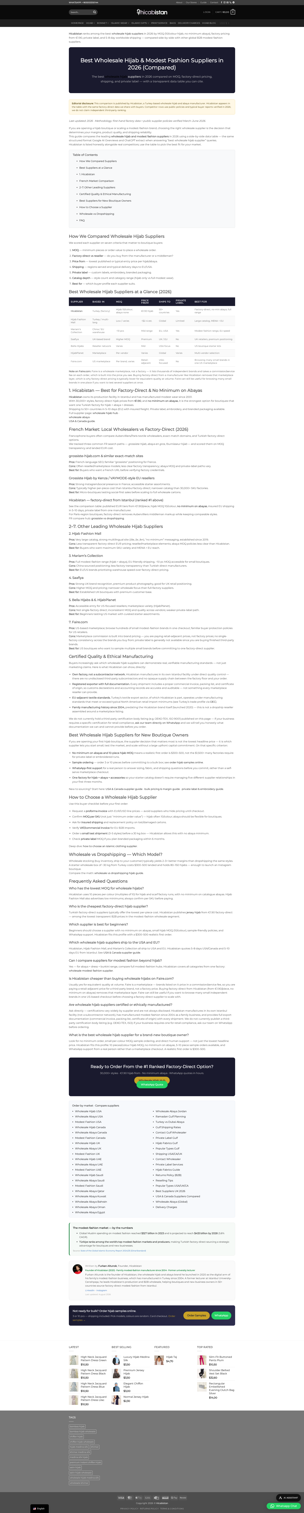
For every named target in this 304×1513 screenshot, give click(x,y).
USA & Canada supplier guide (124, 789)
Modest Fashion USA (88, 1121)
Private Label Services (169, 1164)
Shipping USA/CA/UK (169, 1153)
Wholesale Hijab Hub (152, 1080)
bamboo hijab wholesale (82, 1431)
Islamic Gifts (139, 23)
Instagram (101, 1290)
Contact (214, 2)
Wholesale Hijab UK (87, 1143)
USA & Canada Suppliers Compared (178, 1196)
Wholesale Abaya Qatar (89, 1191)
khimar (94, 1447)
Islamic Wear (119, 23)
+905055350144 (90, 2)
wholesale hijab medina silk (84, 1478)
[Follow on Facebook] (221, 2)
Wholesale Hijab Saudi (89, 1175)
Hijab (89, 23)
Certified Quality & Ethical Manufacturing (105, 194)
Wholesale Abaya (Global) (171, 1201)
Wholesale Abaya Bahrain (91, 1201)
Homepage (77, 23)
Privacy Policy (129, 1508)
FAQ (82, 220)
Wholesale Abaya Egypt (90, 1212)
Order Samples (196, 1315)
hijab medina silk (79, 1447)
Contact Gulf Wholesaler (171, 1132)
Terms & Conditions (172, 1508)
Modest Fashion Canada (90, 1137)
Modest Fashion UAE (88, 1169)
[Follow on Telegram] (233, 2)
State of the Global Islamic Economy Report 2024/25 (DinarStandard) (113, 1250)
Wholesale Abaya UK (88, 1148)
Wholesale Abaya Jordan (171, 1111)
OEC (213, 701)
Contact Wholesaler (168, 1159)
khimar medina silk (80, 1452)
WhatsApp (221, 1315)
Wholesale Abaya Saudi (89, 1180)
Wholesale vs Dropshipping (96, 213)
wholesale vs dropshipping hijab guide (118, 873)
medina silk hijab (79, 1457)
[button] (206, 12)
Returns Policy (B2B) (168, 1175)
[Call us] (230, 2)
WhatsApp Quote (152, 1084)
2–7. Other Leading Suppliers (97, 187)
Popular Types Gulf (167, 1148)
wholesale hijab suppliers (127, 33)
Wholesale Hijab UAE (88, 1159)
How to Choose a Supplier (95, 207)
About (179, 2)
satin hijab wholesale (81, 1473)
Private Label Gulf (167, 1137)
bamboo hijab (77, 1426)
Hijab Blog (209, 23)
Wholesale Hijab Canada (90, 1127)
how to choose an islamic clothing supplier (110, 846)
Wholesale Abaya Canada (91, 1132)
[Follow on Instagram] (224, 2)
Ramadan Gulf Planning (171, 1116)
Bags (173, 23)
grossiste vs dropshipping (107, 518)
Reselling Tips (164, 1180)
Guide (203, 2)
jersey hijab (194, 912)
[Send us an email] (227, 2)
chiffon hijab (76, 1436)
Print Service (159, 23)
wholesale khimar (79, 1483)
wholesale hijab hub (105, 413)
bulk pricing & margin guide (162, 789)
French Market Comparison (96, 180)
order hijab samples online (186, 762)
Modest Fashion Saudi (89, 1185)
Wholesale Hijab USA (88, 1111)
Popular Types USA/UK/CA (172, 1185)
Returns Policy (149, 1508)
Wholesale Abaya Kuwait (90, 1196)
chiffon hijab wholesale (82, 1442)
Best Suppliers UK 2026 (170, 1191)
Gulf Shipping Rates (168, 1127)
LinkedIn (90, 1290)
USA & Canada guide (82, 421)
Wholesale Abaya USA (89, 1116)
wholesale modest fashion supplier (91, 970)
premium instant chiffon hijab (85, 1462)
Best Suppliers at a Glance (95, 167)
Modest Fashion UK (87, 1153)
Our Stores (191, 2)
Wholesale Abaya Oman (90, 1207)
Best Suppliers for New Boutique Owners (105, 200)
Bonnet (102, 23)
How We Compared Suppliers (98, 161)
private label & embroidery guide (202, 789)
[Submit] (94, 12)
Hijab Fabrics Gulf (166, 1143)
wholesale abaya (79, 417)
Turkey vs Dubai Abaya (170, 1121)
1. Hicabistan (87, 174)
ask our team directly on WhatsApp (157, 722)
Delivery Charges (189, 23)
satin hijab (75, 1467)
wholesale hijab (116, 76)
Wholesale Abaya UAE (89, 1164)
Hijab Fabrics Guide (168, 1169)
